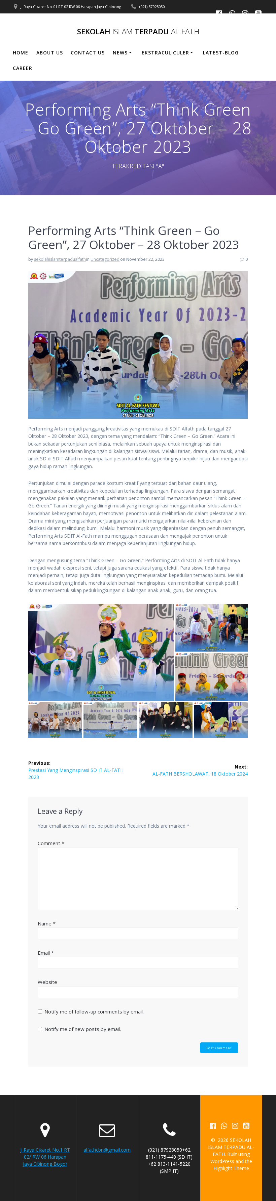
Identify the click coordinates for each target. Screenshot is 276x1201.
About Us (49, 52)
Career (22, 68)
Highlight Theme (231, 1168)
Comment (51, 843)
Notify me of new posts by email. (82, 1029)
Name (47, 923)
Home (20, 52)
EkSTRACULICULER (165, 52)
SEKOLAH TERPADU (138, 31)
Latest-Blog (221, 52)
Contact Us (88, 52)
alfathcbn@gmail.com (107, 1150)
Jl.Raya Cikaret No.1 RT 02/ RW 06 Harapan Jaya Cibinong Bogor (45, 1157)
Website (47, 982)
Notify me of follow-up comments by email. (94, 1011)
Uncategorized (105, 259)
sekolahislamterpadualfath (60, 259)
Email (46, 952)
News (120, 52)
